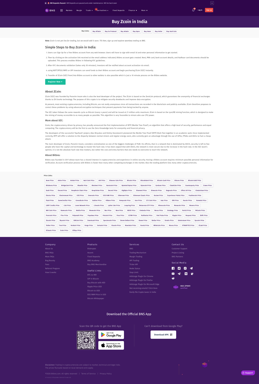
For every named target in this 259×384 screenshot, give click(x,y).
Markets (69, 10)
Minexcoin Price (164, 205)
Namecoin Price (66, 210)
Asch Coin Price (89, 180)
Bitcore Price (179, 180)
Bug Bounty (50, 260)
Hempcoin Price (124, 200)
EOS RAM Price (108, 195)
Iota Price (164, 200)
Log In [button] (200, 10)
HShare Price (110, 200)
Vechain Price (75, 225)
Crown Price (207, 185)
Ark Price (102, 180)
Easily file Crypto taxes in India (143, 292)
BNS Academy (93, 260)
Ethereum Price (123, 195)
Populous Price (93, 215)
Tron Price (62, 225)
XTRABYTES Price (188, 225)
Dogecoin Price (171, 190)
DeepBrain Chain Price (79, 190)
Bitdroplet (91, 248)
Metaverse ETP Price (146, 205)
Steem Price (143, 220)
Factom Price (158, 195)
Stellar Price (156, 220)
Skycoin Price (64, 220)
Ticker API (134, 264)
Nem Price (119, 210)
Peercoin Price (51, 215)
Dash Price (50, 190)
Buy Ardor (158, 31)
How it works (50, 272)
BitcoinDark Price (147, 180)
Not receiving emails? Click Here (143, 288)
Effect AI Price (186, 190)
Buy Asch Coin (171, 31)
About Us (49, 248)
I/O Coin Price (151, 200)
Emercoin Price (93, 195)
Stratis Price (169, 220)
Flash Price (50, 200)
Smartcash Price (93, 220)
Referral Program (52, 268)
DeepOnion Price (98, 190)
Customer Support (179, 248)
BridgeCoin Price (67, 185)
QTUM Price (132, 215)
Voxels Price (144, 225)
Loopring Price (129, 205)
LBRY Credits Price (52, 205)
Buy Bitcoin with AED (96, 283)
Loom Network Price (82, 205)
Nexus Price (158, 210)
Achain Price (74, 180)
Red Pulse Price (162, 215)
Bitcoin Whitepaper (95, 298)
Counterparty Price (192, 185)
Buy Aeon (147, 31)
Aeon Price (50, 180)
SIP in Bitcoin (93, 279)
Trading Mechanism (138, 253)
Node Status (135, 268)
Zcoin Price (64, 230)
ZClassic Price (51, 230)
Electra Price (50, 195)
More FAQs (49, 256)
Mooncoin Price (94, 210)
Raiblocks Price (146, 215)
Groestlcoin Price (82, 200)
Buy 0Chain (97, 31)
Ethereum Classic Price (141, 195)
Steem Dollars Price (127, 220)
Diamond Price (141, 190)
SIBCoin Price (78, 220)
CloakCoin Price (175, 185)
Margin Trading (136, 256)
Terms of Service (88, 374)
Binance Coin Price (116, 180)
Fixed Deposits (119, 10)
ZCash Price (203, 225)
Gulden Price (96, 200)
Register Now (54, 82)
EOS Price (80, 195)
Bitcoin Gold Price (194, 180)
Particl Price (186, 210)
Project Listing (178, 253)
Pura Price (120, 215)
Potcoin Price (107, 215)
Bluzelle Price (82, 185)
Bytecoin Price (146, 185)
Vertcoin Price (102, 225)
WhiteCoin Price (159, 225)
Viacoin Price (116, 225)
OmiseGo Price (145, 210)
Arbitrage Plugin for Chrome (141, 276)
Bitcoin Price (131, 180)
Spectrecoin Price (109, 220)
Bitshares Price (51, 185)
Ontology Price (172, 210)
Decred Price (112, 190)
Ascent (90, 253)
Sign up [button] (209, 10)
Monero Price (194, 205)
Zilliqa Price (76, 230)
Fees (47, 264)
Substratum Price (184, 220)
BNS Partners (177, 256)
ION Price (175, 200)
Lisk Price (67, 205)
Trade (88, 10)
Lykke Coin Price (114, 205)
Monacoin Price (179, 205)
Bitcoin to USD (93, 290)
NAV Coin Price (51, 210)
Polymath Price (77, 215)
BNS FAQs (49, 253)
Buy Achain (125, 31)
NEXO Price (131, 210)
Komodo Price (201, 200)
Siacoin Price (50, 220)
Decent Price (62, 190)
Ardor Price (62, 180)
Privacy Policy (106, 374)
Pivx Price (64, 215)
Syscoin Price (199, 220)
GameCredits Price (64, 200)
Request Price (191, 215)
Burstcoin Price (111, 185)
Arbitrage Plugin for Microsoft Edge (144, 284)
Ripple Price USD (94, 286)
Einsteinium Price (202, 190)
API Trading (134, 260)
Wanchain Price (130, 225)
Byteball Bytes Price (129, 185)
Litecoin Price (99, 205)
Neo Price (108, 210)
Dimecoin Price (156, 190)
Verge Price (89, 225)
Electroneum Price (65, 195)
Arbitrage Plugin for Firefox (141, 280)
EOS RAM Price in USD (96, 294)
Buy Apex (136, 31)
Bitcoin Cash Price (163, 180)
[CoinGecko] (192, 273)
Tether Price (50, 225)
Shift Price (204, 215)
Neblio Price (80, 210)
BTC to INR (91, 275)
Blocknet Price (97, 185)
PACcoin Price (200, 210)
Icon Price (138, 200)
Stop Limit (134, 272)
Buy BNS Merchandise (96, 264)
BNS (131, 248)
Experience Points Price (175, 195)
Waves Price (173, 225)
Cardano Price (161, 185)
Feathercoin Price (195, 195)
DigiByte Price (127, 190)
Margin (79, 10)
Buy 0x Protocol (110, 31)
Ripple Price (176, 215)
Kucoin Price (187, 200)
